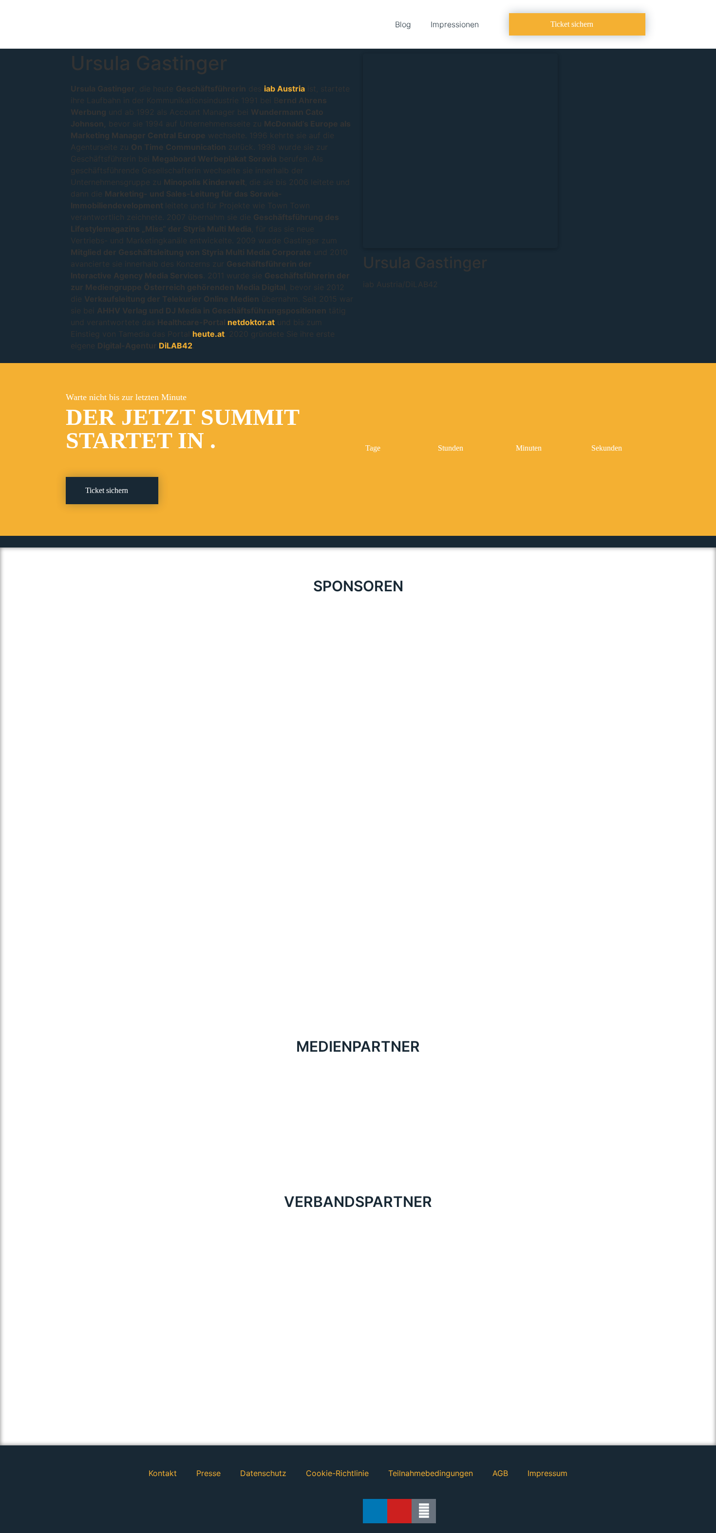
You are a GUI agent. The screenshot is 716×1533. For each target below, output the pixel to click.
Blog (403, 24)
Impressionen (455, 24)
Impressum (547, 1473)
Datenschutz (263, 1473)
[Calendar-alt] (424, 1511)
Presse (208, 1473)
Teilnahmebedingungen (430, 1473)
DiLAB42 (175, 345)
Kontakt (163, 1473)
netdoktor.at (251, 322)
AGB (500, 1473)
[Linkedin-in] (375, 1511)
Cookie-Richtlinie (337, 1473)
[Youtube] (399, 1511)
